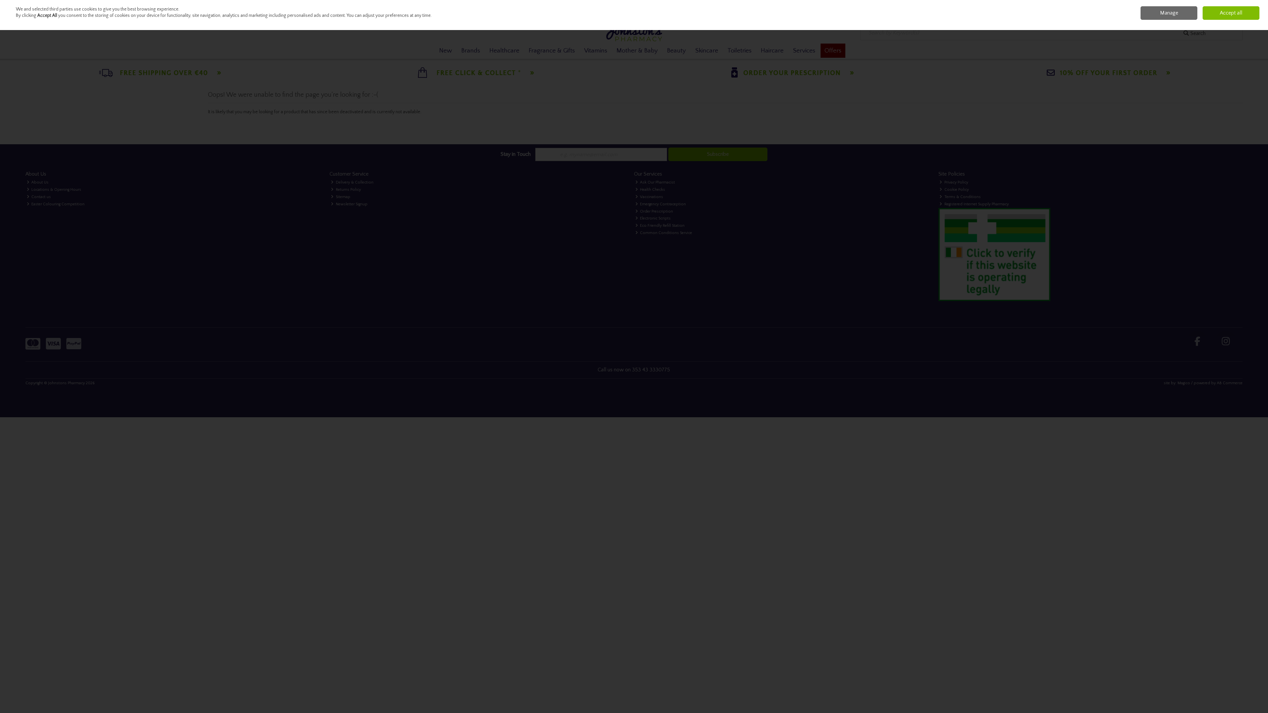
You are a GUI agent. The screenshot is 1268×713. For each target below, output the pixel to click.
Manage (1169, 13)
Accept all (1231, 13)
